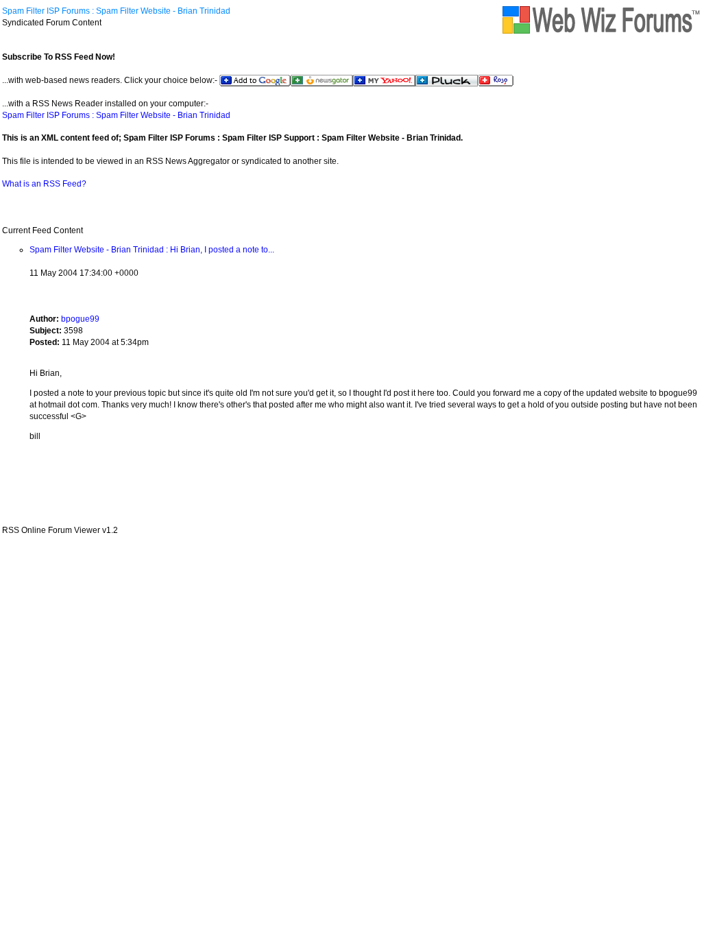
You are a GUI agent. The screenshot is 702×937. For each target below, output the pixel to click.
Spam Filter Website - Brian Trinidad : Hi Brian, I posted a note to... (151, 249)
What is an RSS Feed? (44, 184)
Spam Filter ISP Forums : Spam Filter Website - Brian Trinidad (116, 11)
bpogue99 (80, 319)
